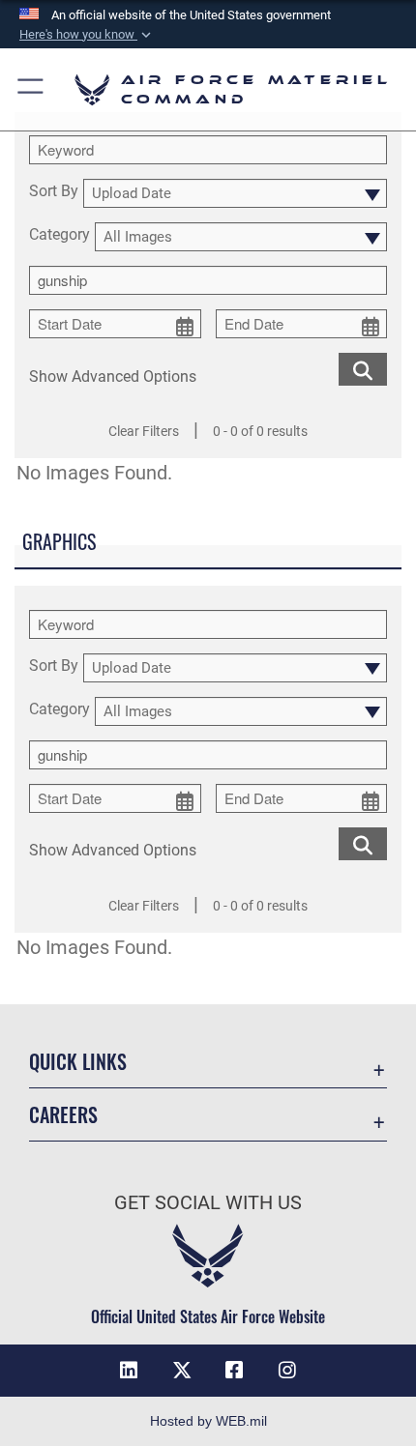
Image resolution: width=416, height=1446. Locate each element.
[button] (87, 34)
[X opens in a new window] (181, 1370)
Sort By (53, 192)
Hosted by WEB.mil (208, 1421)
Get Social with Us (208, 1203)
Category (59, 235)
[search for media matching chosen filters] (363, 368)
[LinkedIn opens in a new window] (128, 1370)
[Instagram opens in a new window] (287, 1370)
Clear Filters (143, 431)
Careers (63, 1115)
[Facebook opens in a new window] (234, 1370)
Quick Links (78, 1062)
